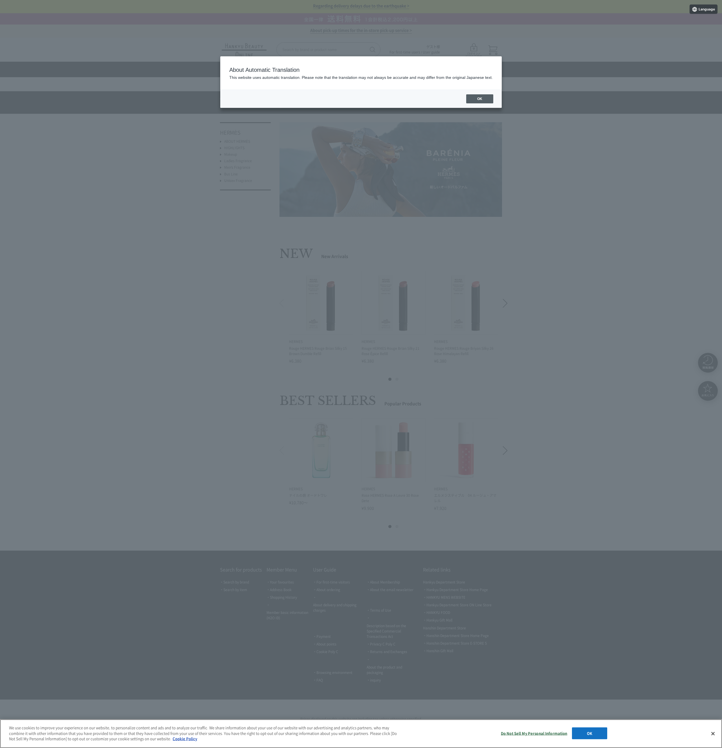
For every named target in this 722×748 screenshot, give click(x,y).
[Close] (713, 733)
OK (589, 733)
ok (479, 99)
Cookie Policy (185, 738)
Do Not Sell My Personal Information (534, 733)
